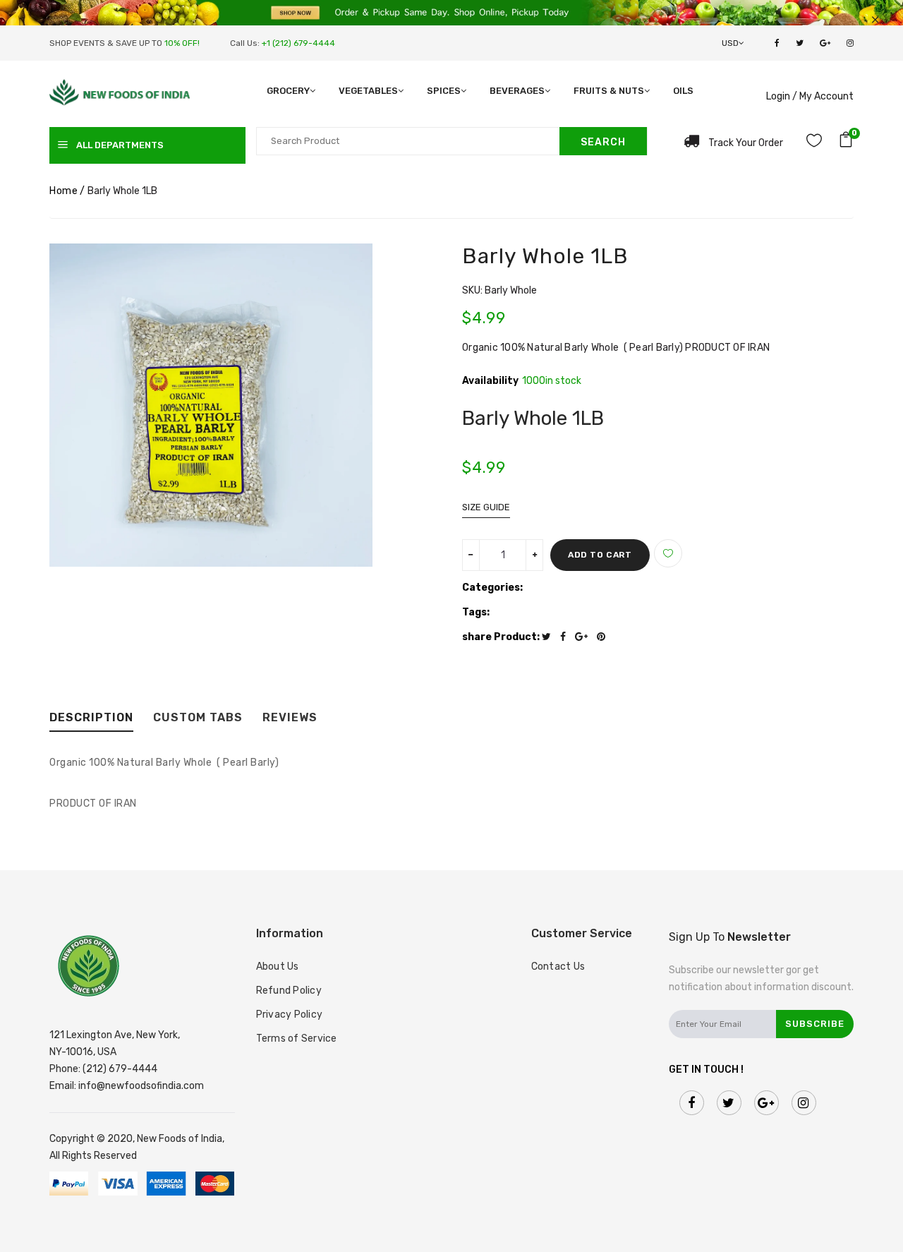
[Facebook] (566, 637)
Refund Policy (289, 991)
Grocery (288, 90)
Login (778, 96)
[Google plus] (585, 637)
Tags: (476, 612)
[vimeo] (604, 637)
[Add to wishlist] (668, 553)
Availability (490, 381)
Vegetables (368, 90)
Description (91, 718)
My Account (826, 96)
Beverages (517, 90)
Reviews (289, 718)
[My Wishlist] (814, 143)
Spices (444, 90)
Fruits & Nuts (609, 90)
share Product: (501, 637)
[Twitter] (550, 637)
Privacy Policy (289, 1015)
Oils (683, 90)
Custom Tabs (198, 718)
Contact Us (558, 967)
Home (63, 191)
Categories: (492, 588)
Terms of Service (296, 1039)
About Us (277, 967)
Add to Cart (600, 555)
